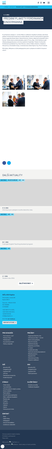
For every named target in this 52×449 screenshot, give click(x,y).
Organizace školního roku (34, 336)
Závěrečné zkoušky (33, 344)
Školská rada (6, 399)
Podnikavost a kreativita (9, 375)
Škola (4, 416)
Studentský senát (7, 377)
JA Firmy (5, 373)
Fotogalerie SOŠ (7, 369)
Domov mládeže (7, 391)
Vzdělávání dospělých (33, 387)
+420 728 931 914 (6, 310)
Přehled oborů (6, 340)
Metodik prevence (32, 354)
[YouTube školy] (44, 3)
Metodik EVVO (31, 356)
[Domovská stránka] (4, 2)
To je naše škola (7, 387)
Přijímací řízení (7, 338)
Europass (30, 348)
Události (5, 405)
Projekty (5, 401)
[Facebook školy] (38, 3)
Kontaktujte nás (9, 322)
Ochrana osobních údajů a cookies (12, 389)
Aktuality (12, 7)
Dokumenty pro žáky (33, 358)
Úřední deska (6, 385)
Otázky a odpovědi (8, 344)
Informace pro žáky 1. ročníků (35, 338)
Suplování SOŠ (6, 371)
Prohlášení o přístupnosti (8, 436)
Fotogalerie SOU (32, 369)
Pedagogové (6, 420)
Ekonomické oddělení (8, 422)
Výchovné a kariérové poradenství (36, 352)
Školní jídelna (6, 393)
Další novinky (25, 283)
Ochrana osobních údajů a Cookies (11, 434)
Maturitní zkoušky (32, 342)
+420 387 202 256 (6, 314)
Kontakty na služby (33, 385)
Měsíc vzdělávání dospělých (10, 397)
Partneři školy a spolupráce (10, 395)
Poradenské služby (33, 350)
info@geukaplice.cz (7, 316)
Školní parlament (32, 373)
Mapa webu (5, 438)
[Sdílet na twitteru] (9, 163)
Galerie (5, 407)
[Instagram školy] (41, 3)
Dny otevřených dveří (8, 342)
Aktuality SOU (31, 367)
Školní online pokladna (34, 340)
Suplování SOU (32, 371)
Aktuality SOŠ (6, 367)
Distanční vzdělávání (33, 360)
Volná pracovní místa (8, 409)
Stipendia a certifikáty (34, 346)
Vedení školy (6, 418)
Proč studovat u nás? (8, 336)
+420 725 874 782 (6, 312)
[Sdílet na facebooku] (4, 163)
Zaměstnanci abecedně (9, 424)
